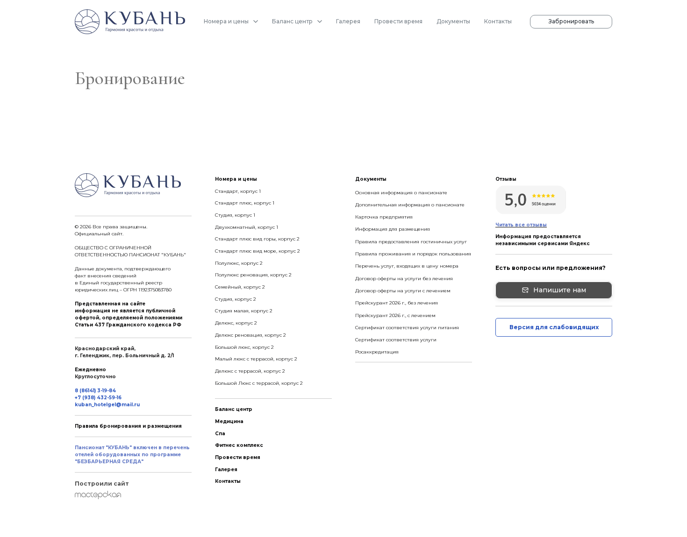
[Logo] (130, 21)
